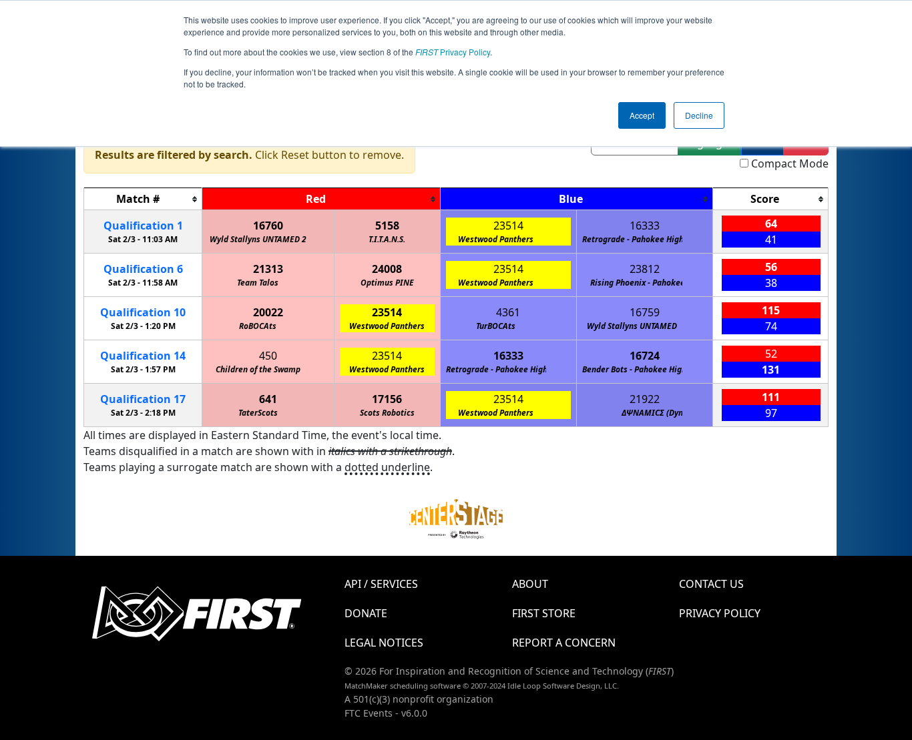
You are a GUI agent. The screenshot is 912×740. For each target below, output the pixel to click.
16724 (645, 355)
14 (143, 355)
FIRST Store (544, 613)
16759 (645, 312)
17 (143, 399)
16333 (645, 225)
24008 (387, 269)
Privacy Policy (452, 51)
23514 (508, 225)
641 (268, 399)
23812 (645, 269)
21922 (645, 399)
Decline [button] (699, 115)
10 (143, 312)
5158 (387, 225)
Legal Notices (384, 642)
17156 (387, 399)
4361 (508, 312)
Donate (366, 613)
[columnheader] (143, 199)
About (530, 584)
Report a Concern (564, 642)
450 (268, 355)
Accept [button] (642, 115)
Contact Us (711, 584)
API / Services (381, 584)
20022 (268, 312)
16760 (268, 225)
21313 (268, 269)
